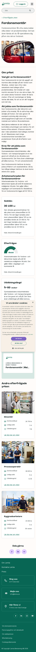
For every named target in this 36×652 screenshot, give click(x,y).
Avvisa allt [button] (19, 343)
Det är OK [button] (19, 338)
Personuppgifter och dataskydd (13, 630)
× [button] (33, 302)
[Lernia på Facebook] (16, 617)
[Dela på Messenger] (24, 551)
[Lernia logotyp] (6, 4)
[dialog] (18, 326)
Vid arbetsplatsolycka (9, 626)
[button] (30, 10)
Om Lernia (6, 563)
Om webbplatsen (7, 634)
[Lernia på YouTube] (32, 617)
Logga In (22, 4)
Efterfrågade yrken (10, 18)
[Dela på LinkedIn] (18, 551)
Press (4, 572)
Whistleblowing (7, 638)
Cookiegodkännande (9, 642)
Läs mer (30, 334)
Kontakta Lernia (8, 567)
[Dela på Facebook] (11, 551)
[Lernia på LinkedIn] (21, 617)
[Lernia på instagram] (27, 617)
